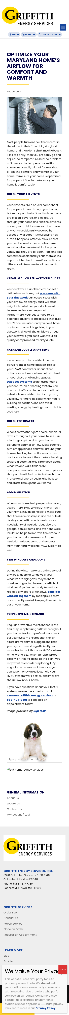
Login (15, 34)
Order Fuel (10, 912)
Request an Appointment (20, 935)
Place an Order (13, 929)
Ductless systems (19, 382)
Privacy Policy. (46, 1008)
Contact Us (14, 809)
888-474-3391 (17, 700)
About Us (13, 798)
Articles (9, 961)
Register (30, 34)
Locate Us (13, 803)
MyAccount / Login (19, 815)
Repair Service (13, 924)
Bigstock (39, 711)
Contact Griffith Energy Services (30, 695)
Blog (6, 956)
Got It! (63, 969)
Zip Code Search (51, 34)
